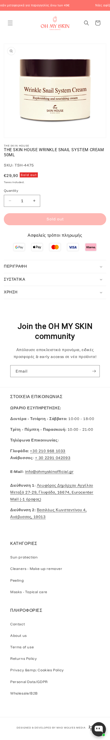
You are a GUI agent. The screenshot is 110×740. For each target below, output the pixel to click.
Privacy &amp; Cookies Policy (37, 670)
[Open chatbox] (99, 729)
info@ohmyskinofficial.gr (49, 471)
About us (18, 635)
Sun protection (24, 557)
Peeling (17, 580)
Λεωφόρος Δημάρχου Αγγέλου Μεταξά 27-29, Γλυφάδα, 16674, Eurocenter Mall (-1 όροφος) (51, 492)
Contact (17, 624)
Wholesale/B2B (24, 693)
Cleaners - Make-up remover (36, 568)
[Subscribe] (94, 371)
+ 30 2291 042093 (53, 457)
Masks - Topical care (28, 592)
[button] (10, 23)
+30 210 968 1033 (47, 450)
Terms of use (22, 647)
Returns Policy (23, 658)
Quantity (11, 190)
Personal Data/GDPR (29, 681)
